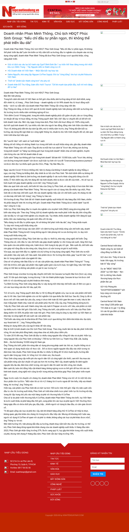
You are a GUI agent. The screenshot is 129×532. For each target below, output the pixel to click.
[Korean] (71, 2)
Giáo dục (70, 22)
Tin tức (34, 22)
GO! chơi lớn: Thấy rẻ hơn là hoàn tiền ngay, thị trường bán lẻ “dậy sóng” (113, 260)
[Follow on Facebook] (121, 2)
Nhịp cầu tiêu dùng (16, 22)
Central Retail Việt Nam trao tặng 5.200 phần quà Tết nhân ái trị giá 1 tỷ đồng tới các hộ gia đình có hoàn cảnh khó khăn (113, 308)
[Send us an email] (123, 2)
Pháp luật (117, 22)
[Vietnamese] (74, 2)
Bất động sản (86, 22)
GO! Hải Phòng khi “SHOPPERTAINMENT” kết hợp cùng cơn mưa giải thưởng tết (113, 291)
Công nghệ (102, 22)
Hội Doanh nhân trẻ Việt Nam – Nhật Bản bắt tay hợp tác (33, 71)
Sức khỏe (8, 27)
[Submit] (116, 2)
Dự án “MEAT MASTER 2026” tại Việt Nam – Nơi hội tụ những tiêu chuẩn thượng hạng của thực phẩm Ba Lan (112, 275)
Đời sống (21, 27)
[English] (69, 2)
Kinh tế (46, 22)
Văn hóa (58, 22)
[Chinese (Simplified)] (66, 2)
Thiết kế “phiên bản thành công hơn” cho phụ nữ (29, 81)
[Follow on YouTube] (106, 483)
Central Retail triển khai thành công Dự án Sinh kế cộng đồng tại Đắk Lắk (112, 248)
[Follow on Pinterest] (126, 2)
